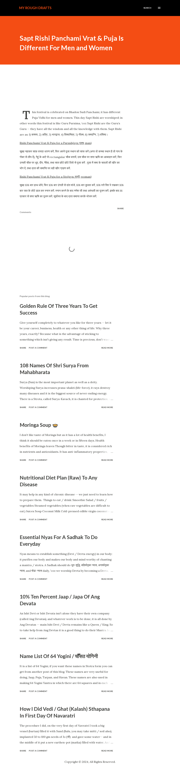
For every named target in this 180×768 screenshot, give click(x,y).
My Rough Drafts (35, 8)
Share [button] (120, 208)
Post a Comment (38, 348)
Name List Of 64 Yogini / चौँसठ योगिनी (59, 656)
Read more (107, 348)
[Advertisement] (90, 86)
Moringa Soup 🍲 (39, 425)
